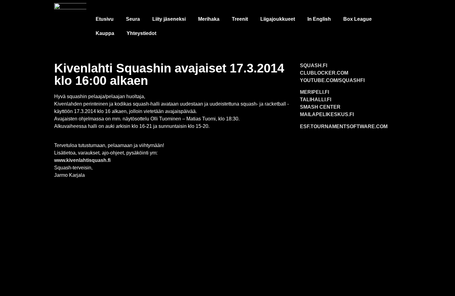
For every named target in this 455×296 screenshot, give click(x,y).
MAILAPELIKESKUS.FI (327, 114)
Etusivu (105, 19)
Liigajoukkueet (277, 19)
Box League (357, 19)
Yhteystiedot (141, 33)
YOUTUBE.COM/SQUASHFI (332, 80)
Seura (133, 19)
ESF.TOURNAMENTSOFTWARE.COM (344, 126)
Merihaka (208, 19)
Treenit (240, 19)
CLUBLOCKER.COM (324, 73)
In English (319, 19)
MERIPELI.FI (314, 92)
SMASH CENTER (320, 107)
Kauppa (105, 33)
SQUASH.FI (313, 65)
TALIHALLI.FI (315, 99)
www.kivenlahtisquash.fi (82, 160)
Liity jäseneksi (169, 19)
